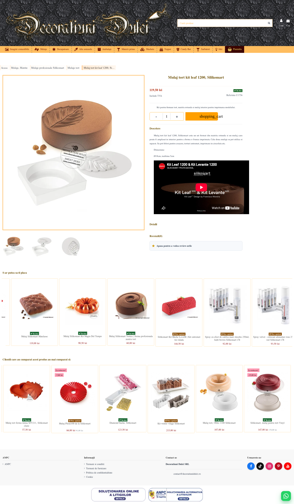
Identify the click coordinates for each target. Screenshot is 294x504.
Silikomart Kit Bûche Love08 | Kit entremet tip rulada (219, 338)
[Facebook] (251, 466)
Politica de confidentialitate (99, 472)
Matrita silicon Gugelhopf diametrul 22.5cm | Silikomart (75, 424)
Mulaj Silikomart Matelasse (75, 336)
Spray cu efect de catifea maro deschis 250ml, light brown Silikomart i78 (267, 338)
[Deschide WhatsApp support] (286, 496)
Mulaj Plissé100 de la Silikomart (267, 423)
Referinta (230, 95)
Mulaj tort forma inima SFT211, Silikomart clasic (219, 424)
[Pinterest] (278, 466)
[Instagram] (269, 466)
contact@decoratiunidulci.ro (187, 473)
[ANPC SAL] (175, 495)
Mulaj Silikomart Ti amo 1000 (27, 336)
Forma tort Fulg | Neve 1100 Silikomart (171, 422)
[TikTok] (260, 466)
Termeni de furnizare (96, 468)
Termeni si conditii (95, 464)
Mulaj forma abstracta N (26, 422)
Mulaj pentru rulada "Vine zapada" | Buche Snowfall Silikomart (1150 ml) (123, 425)
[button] (219, 49)
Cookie (89, 476)
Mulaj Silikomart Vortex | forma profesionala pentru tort (171, 338)
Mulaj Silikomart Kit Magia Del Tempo (123, 336)
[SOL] (118, 495)
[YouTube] (287, 466)
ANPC (8, 464)
